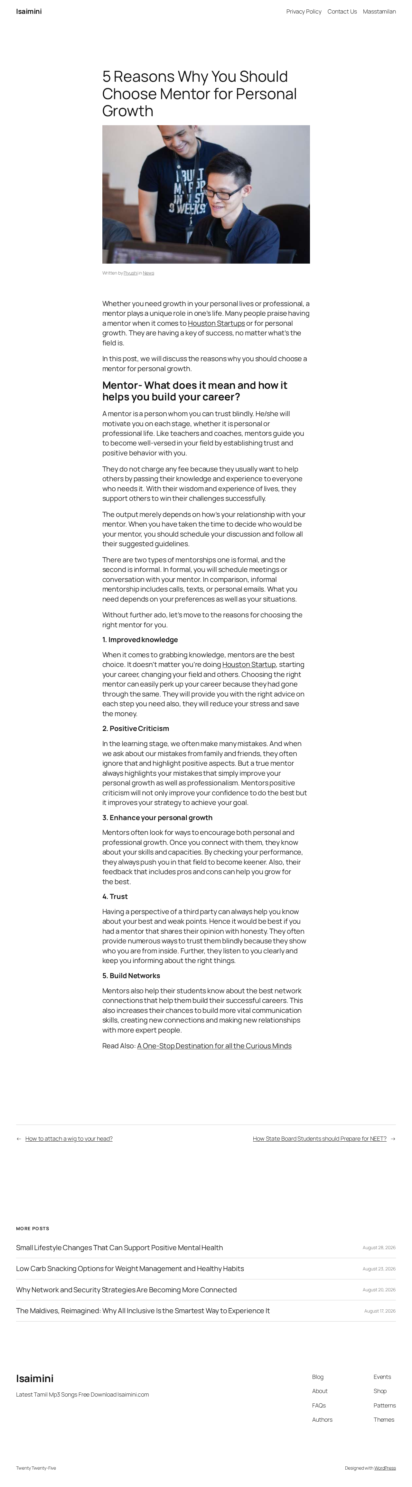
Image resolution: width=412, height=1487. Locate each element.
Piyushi (130, 273)
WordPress (385, 1468)
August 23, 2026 (379, 1269)
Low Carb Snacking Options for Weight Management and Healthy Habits (130, 1268)
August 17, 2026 (380, 1311)
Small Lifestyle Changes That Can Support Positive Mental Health (119, 1247)
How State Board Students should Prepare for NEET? (320, 1138)
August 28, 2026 (379, 1247)
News (148, 273)
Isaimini (29, 11)
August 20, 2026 (379, 1289)
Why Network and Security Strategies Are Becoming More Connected (126, 1290)
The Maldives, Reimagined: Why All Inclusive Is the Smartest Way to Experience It (143, 1310)
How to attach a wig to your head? (69, 1138)
